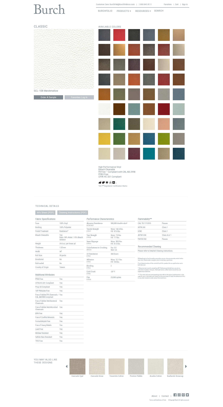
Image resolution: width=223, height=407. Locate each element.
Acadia (153, 376)
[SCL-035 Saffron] (104, 94)
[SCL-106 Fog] (164, 94)
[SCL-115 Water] (179, 109)
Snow (101, 376)
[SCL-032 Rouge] (164, 79)
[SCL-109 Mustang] (119, 109)
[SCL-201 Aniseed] (104, 124)
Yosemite (114, 376)
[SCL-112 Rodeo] (149, 109)
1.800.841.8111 (145, 4)
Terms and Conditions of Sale (157, 400)
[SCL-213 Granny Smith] (164, 139)
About (154, 396)
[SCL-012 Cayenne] (134, 50)
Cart (177, 4)
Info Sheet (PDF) (45, 212)
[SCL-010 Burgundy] (104, 50)
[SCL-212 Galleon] (149, 139)
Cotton (121, 376)
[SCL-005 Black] (134, 35)
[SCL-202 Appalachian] (119, 124)
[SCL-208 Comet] (179, 124)
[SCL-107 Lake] (179, 94)
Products (123, 11)
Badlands (171, 376)
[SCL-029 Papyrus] (119, 79)
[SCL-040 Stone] (134, 94)
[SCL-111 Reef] (134, 109)
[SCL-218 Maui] (149, 154)
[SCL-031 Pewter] (149, 79)
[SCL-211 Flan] (134, 139)
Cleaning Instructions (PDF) (72, 212)
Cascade (75, 376)
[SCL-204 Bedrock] (134, 124)
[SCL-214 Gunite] (179, 139)
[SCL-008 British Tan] (164, 35)
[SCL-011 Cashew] (119, 50)
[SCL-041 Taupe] (149, 94)
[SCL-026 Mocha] (179, 65)
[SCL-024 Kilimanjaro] (164, 65)
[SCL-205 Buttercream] (149, 124)
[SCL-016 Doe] (179, 50)
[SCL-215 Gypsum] (104, 154)
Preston (133, 376)
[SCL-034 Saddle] (179, 79)
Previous (66, 367)
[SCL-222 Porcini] (164, 154)
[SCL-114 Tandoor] (164, 109)
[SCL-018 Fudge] (104, 65)
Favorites (168, 4)
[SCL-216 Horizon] (119, 154)
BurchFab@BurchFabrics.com (122, 4)
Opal (81, 376)
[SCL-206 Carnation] (164, 124)
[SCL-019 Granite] (119, 65)
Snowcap (179, 376)
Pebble (139, 376)
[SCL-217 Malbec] (134, 154)
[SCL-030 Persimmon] (134, 79)
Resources (142, 11)
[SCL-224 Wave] (179, 154)
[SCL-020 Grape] (134, 65)
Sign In (185, 4)
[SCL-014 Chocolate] (149, 50)
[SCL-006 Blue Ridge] (149, 35)
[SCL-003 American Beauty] (119, 35)
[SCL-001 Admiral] (104, 35)
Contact (165, 396)
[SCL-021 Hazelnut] (149, 65)
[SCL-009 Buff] (179, 35)
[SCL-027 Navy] (104, 79)
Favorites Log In (79, 97)
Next (186, 367)
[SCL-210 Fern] (119, 139)
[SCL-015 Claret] (164, 50)
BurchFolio (105, 11)
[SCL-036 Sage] (119, 94)
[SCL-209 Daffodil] (104, 139)
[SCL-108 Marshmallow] (104, 109)
